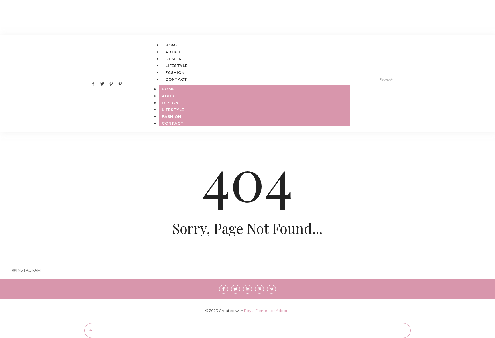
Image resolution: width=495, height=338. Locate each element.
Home (171, 45)
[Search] (367, 91)
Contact (176, 79)
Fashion (175, 72)
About (173, 52)
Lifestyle (176, 65)
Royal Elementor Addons (267, 310)
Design (173, 58)
